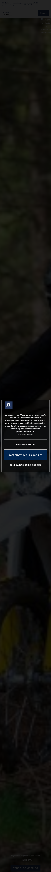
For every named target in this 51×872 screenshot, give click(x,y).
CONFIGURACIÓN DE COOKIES (26, 465)
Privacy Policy (22, 434)
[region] (25, 436)
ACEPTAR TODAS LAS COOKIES (25, 455)
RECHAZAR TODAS (25, 444)
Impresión (30, 434)
